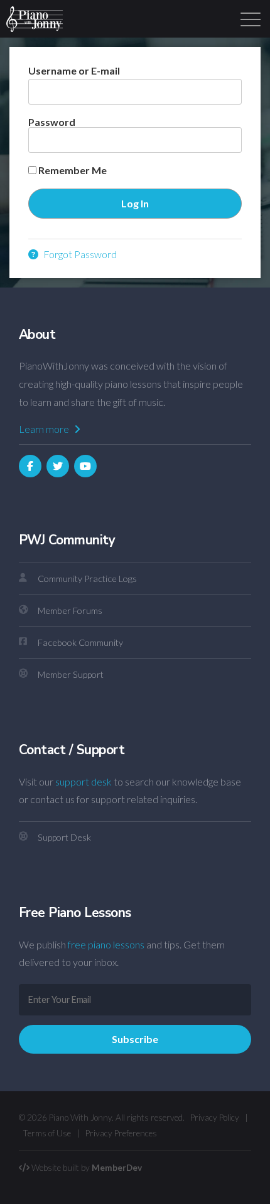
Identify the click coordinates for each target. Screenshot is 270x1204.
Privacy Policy (214, 1118)
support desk (83, 781)
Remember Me (71, 170)
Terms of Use (47, 1133)
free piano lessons (106, 944)
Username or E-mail (74, 70)
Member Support (71, 674)
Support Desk (64, 837)
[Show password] (221, 140)
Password (51, 122)
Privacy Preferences (121, 1133)
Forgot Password (79, 254)
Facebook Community (80, 642)
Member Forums (70, 610)
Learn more (45, 429)
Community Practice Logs (87, 578)
